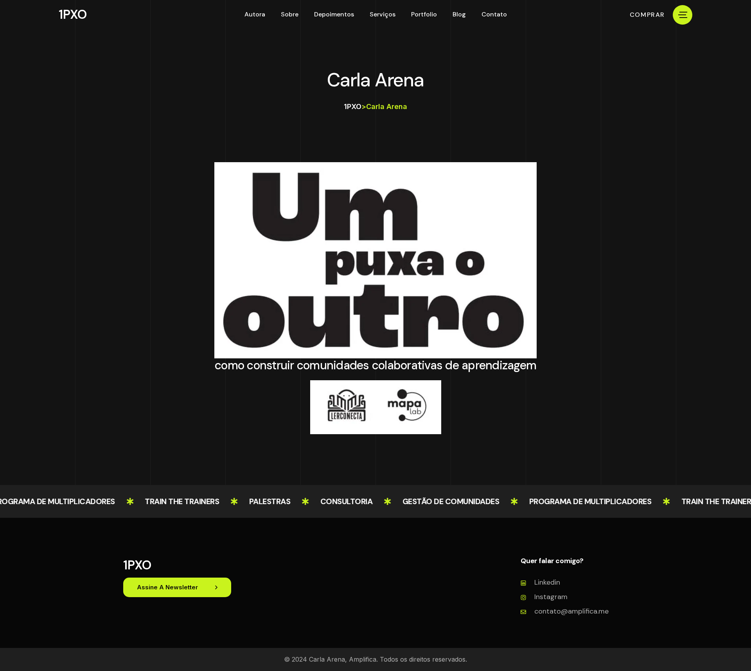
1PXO (73, 14)
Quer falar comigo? (552, 561)
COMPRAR (647, 15)
